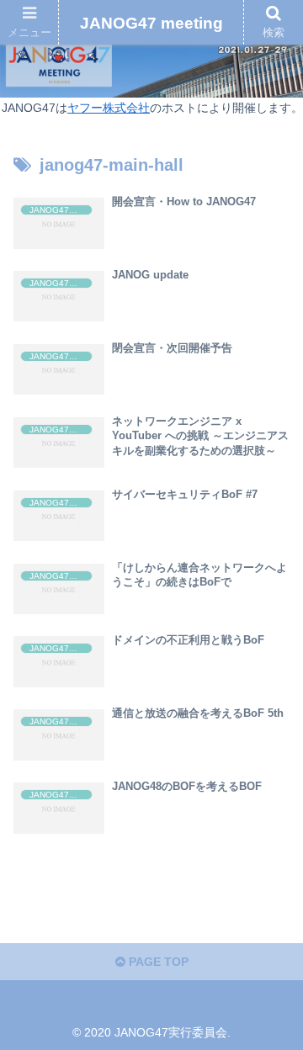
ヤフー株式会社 (108, 107)
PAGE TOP (157, 961)
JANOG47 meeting (151, 23)
